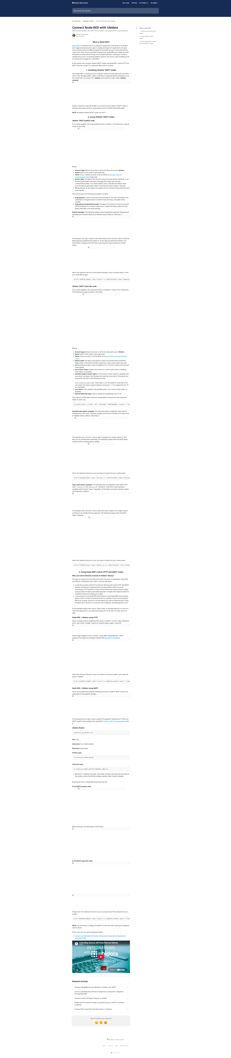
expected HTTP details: (112, 638)
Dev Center (126, 3)
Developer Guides (88, 21)
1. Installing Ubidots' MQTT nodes (148, 32)
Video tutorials (124, 1046)
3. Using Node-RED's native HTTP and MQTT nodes (148, 42)
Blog (116, 1046)
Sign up (110, 1046)
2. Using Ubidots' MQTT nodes (147, 37)
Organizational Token (82, 177)
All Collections (76, 21)
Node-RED (75, 46)
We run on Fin (116, 1053)
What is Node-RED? (145, 28)
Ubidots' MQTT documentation (114, 721)
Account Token (115, 175)
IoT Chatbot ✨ (144, 3)
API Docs (134, 3)
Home (104, 1046)
